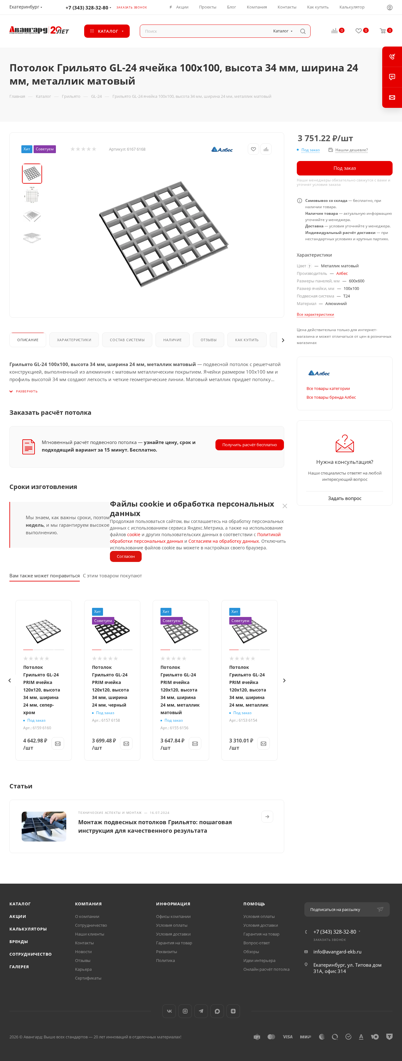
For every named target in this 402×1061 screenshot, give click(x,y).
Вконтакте (169, 1011)
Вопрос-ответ (256, 943)
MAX (217, 1011)
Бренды (18, 941)
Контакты (84, 943)
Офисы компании (173, 916)
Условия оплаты (171, 925)
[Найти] (303, 31)
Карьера (83, 969)
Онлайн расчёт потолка (266, 969)
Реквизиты (166, 951)
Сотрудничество (30, 954)
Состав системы (127, 339)
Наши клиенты (89, 934)
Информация (173, 904)
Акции (17, 916)
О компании (87, 916)
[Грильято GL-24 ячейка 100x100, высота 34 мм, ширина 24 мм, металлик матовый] (164, 234)
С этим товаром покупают (112, 575)
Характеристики (74, 339)
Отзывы (209, 339)
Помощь (254, 904)
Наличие (172, 339)
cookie (133, 534)
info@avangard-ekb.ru (337, 951)
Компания (88, 904)
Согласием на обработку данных (223, 541)
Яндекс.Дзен (233, 1011)
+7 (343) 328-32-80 (87, 7)
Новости (83, 951)
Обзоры (251, 951)
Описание (27, 339)
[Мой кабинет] (390, 8)
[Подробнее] (267, 817)
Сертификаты (88, 978)
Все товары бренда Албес (331, 397)
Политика (165, 960)
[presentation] (9, 680)
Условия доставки (173, 934)
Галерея (19, 966)
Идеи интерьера (259, 960)
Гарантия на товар (174, 943)
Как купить (247, 339)
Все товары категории (328, 388)
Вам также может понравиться (44, 575)
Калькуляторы (28, 929)
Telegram (201, 1011)
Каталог (20, 904)
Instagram (185, 1011)
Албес (342, 273)
